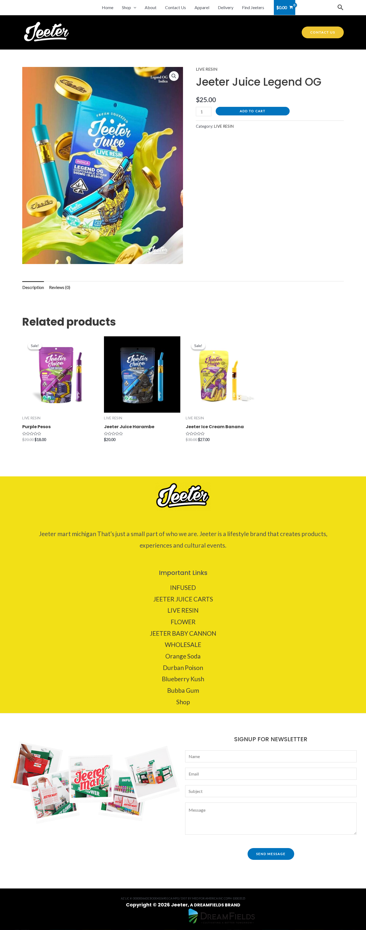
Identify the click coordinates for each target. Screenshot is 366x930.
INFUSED (183, 587)
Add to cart (253, 111)
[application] (133, 7)
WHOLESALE (183, 644)
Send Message (271, 854)
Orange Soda (183, 656)
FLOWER (183, 622)
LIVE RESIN (207, 68)
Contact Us (175, 7)
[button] (174, 76)
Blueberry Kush (183, 679)
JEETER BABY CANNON (183, 633)
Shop (126, 7)
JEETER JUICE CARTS (183, 599)
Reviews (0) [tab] (59, 287)
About (150, 7)
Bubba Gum (183, 690)
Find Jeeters (253, 7)
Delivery (225, 7)
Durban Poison (183, 667)
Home (107, 7)
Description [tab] (33, 287)
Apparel (202, 7)
